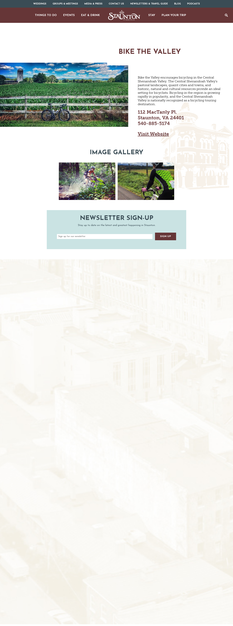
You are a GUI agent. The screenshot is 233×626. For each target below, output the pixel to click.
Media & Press (93, 4)
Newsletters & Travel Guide (149, 4)
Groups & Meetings (65, 4)
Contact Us (116, 4)
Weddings (39, 4)
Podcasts (193, 4)
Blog (177, 4)
